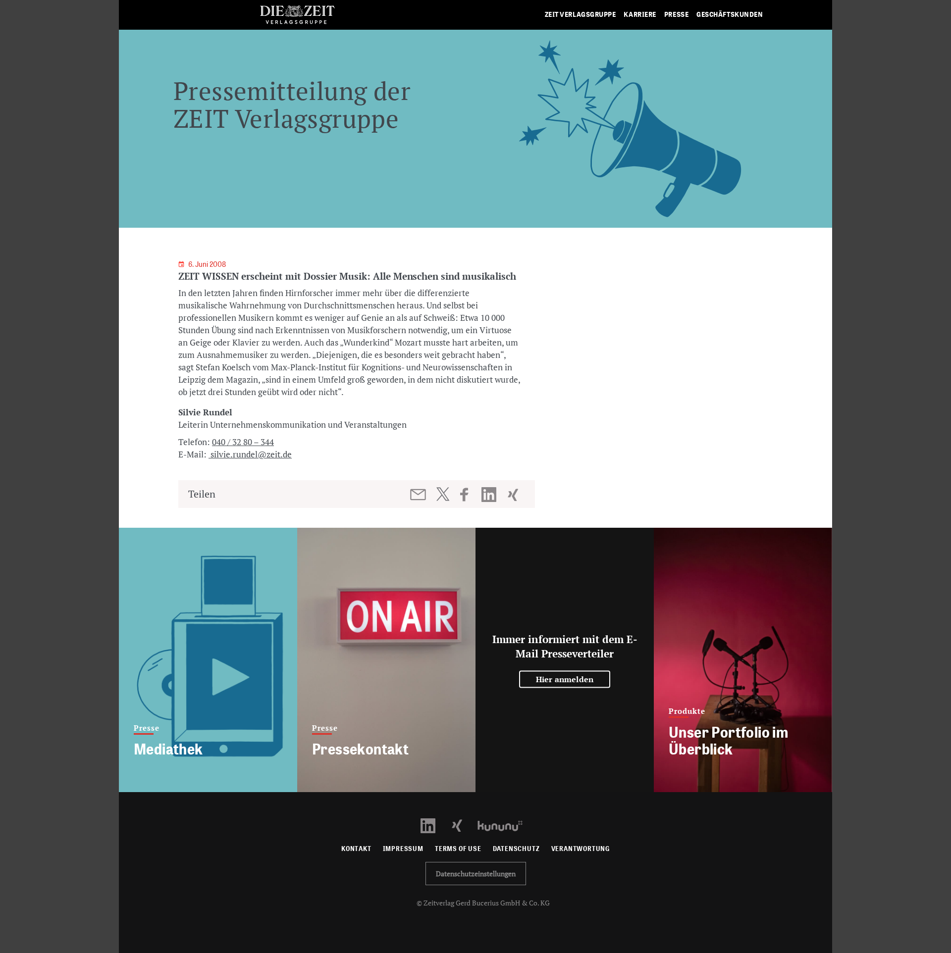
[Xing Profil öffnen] (462, 825)
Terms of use (458, 849)
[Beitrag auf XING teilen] (514, 494)
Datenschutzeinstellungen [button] (476, 873)
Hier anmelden (565, 679)
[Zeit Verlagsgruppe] (297, 15)
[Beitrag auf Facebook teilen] (468, 495)
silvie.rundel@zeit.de (250, 454)
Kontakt (356, 849)
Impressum (403, 849)
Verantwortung (580, 849)
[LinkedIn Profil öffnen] (433, 825)
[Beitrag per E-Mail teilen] (418, 494)
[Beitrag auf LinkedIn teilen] (490, 494)
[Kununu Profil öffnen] (504, 825)
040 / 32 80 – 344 (243, 442)
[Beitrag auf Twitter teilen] (442, 494)
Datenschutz (516, 849)
